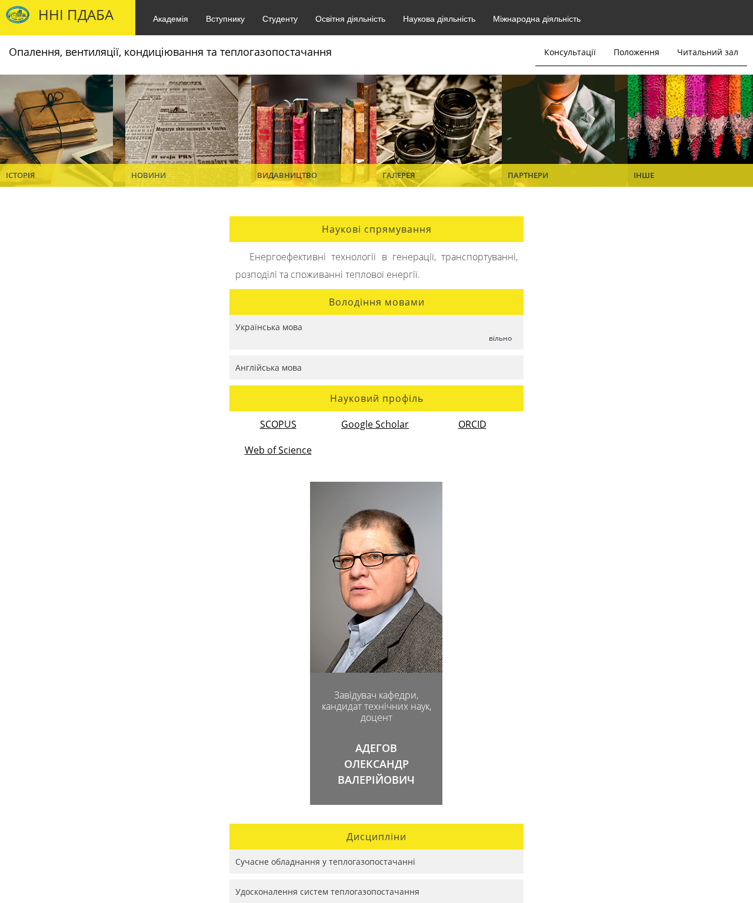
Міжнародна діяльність (537, 18)
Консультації (570, 52)
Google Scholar (375, 424)
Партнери (528, 175)
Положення (636, 52)
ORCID (472, 424)
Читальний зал (707, 52)
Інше (644, 175)
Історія (20, 175)
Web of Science (278, 450)
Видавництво (287, 175)
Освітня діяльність (350, 18)
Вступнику (225, 18)
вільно (500, 338)
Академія (170, 18)
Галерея (398, 175)
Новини (148, 175)
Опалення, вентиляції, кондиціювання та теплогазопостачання (170, 52)
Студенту (280, 18)
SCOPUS (278, 424)
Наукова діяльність (439, 18)
